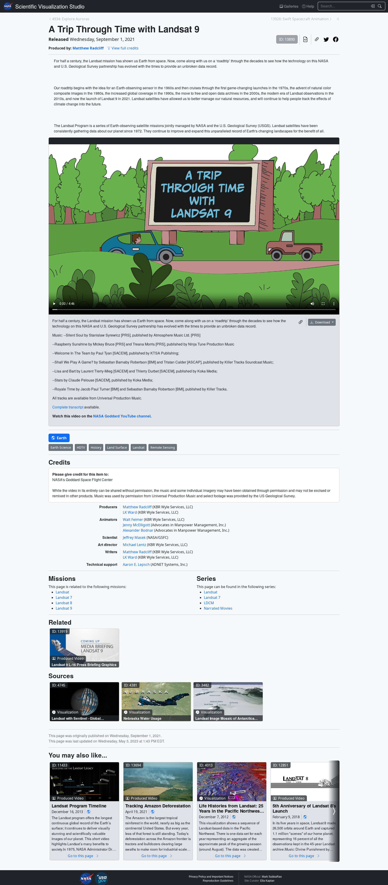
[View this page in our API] (305, 39)
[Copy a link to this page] (317, 39)
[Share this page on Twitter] (326, 39)
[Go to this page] (84, 648)
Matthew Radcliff (88, 48)
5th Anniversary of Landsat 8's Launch (304, 808)
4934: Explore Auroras (70, 18)
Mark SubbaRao (272, 876)
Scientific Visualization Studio (49, 6)
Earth (61, 437)
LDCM (209, 602)
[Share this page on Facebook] (336, 39)
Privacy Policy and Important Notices (211, 876)
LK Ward (130, 512)
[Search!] (380, 6)
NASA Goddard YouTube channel (121, 416)
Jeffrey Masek (135, 537)
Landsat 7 (64, 597)
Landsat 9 (64, 608)
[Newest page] (338, 19)
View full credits (125, 48)
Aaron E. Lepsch (137, 564)
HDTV (81, 447)
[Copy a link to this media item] (300, 322)
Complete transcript (67, 407)
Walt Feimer (133, 519)
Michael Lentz (135, 544)
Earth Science (61, 447)
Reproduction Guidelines (218, 880)
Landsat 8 (64, 602)
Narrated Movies (218, 608)
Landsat (139, 447)
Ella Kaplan (267, 880)
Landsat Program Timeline (79, 805)
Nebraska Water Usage (142, 718)
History (96, 447)
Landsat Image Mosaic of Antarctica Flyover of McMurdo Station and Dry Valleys (225, 718)
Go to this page (81, 855)
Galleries (290, 6)
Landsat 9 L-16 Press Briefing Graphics (84, 664)
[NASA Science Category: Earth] (88, 811)
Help (310, 6)
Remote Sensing (162, 447)
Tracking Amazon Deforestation (158, 805)
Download (322, 322)
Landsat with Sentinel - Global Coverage (76, 718)
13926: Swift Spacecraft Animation (300, 18)
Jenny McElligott (137, 524)
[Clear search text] (371, 6)
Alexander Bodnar (138, 530)
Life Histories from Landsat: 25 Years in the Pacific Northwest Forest (231, 808)
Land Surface (117, 447)
